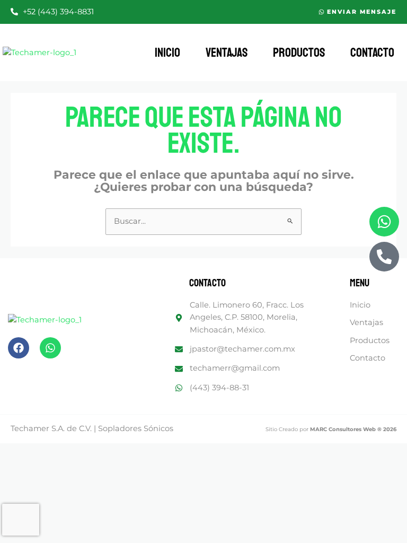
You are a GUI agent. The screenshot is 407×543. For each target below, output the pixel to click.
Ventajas (226, 52)
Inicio (167, 52)
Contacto (372, 52)
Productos (299, 52)
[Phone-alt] (384, 257)
